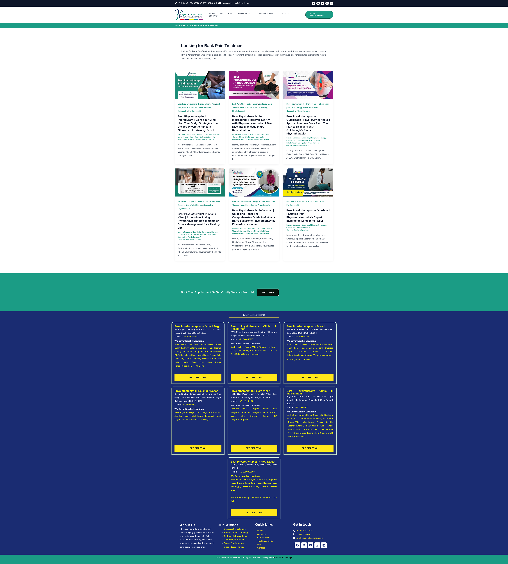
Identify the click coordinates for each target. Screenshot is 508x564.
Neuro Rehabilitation (203, 108)
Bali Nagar (235, 487)
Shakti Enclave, (300, 344)
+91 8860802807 (194, 3)
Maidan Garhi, (267, 351)
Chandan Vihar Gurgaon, (247, 409)
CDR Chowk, (243, 351)
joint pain (216, 134)
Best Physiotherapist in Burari (306, 326)
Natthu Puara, (312, 351)
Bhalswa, (291, 360)
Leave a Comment (293, 138)
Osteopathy (182, 111)
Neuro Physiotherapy (234, 540)
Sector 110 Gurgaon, (251, 412)
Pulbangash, (187, 366)
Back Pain (182, 104)
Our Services (243, 14)
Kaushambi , (300, 437)
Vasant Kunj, (254, 354)
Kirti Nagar (262, 479)
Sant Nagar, (301, 348)
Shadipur (246, 487)
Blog (284, 14)
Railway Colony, (189, 348)
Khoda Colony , (313, 415)
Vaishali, (290, 415)
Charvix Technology (283, 558)
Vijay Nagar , (309, 422)
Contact (213, 16)
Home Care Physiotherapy (236, 532)
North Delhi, (198, 366)
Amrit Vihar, (322, 344)
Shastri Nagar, (208, 344)
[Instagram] (327, 3)
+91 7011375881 (247, 401)
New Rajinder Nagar (184, 412)
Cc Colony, (185, 355)
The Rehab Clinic (265, 14)
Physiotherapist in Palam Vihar (250, 390)
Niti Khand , (321, 433)
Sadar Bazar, (191, 362)
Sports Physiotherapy (234, 543)
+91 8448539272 (247, 339)
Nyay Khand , (294, 433)
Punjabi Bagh (243, 483)
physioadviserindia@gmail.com (235, 3)
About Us (224, 14)
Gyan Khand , (308, 433)
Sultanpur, (255, 351)
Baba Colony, (317, 348)
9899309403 (209, 3)
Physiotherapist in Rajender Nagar (196, 390)
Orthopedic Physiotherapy (236, 536)
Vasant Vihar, (251, 347)
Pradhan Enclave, (303, 360)
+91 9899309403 (191, 337)
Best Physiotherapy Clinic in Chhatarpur (254, 327)
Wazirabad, (299, 355)
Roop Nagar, (197, 355)
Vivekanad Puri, (206, 348)
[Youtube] (331, 3)
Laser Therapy (188, 108)
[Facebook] (313, 3)
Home (212, 14)
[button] (230, 14)
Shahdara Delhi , (313, 429)
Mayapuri (264, 487)
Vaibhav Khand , (296, 426)
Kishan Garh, (241, 354)
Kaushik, (312, 344)
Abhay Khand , (312, 426)
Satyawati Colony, (191, 351)
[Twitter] (318, 3)
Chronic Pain (210, 104)
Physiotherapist (194, 111)
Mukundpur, (325, 355)
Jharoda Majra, (312, 355)
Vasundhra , (300, 415)
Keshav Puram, (209, 359)
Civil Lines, (207, 362)
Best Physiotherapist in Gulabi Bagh (197, 326)
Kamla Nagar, (210, 355)
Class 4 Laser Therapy (234, 547)
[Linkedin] (322, 3)
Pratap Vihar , (295, 422)
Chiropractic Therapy (195, 104)
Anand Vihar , (296, 429)
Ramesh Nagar (270, 483)
